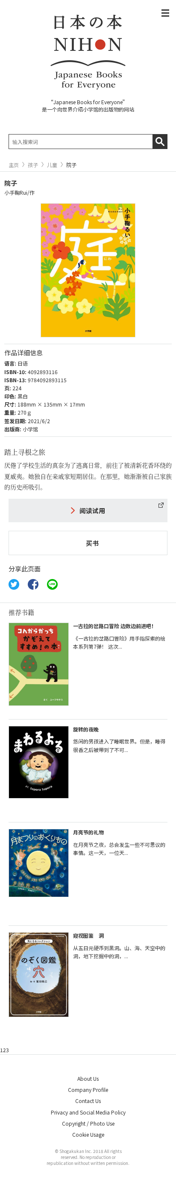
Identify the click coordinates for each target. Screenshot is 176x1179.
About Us (88, 1078)
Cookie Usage (88, 1134)
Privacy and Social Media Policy (88, 1112)
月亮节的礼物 (88, 832)
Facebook (33, 584)
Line (52, 584)
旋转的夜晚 (86, 729)
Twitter (14, 584)
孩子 (33, 165)
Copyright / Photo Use (88, 1123)
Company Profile (88, 1089)
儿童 (52, 165)
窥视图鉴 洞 (88, 935)
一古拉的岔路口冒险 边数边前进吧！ (114, 625)
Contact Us (88, 1100)
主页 (14, 165)
